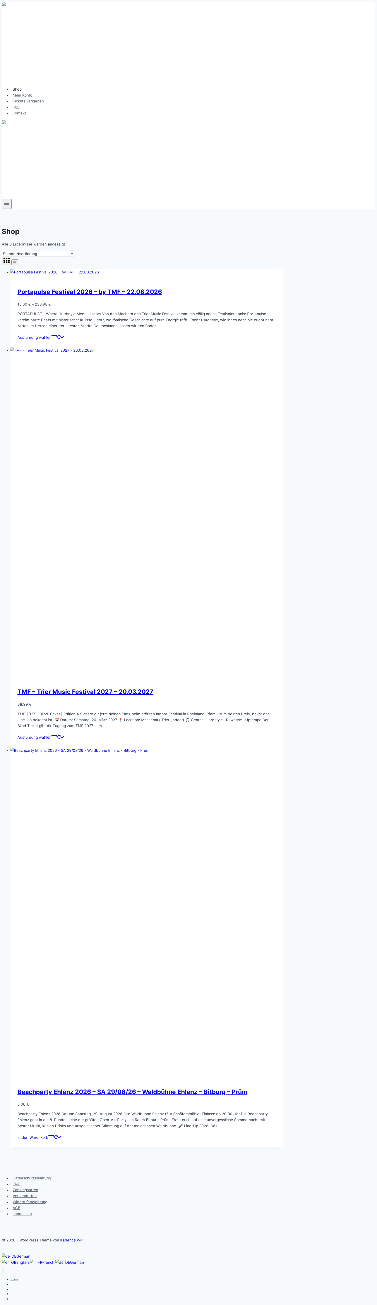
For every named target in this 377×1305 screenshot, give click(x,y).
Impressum (22, 1214)
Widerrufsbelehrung (30, 1202)
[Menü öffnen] (7, 204)
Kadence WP (71, 1240)
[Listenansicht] (14, 262)
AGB (16, 1208)
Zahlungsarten (25, 1190)
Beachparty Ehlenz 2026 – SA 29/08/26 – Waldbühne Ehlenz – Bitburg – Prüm (132, 1092)
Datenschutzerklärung (32, 1178)
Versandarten (25, 1196)
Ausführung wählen (34, 337)
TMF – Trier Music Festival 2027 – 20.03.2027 (85, 691)
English (23, 1262)
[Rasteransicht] (6, 261)
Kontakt (19, 113)
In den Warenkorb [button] (32, 1137)
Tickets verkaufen (28, 101)
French (48, 1262)
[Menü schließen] (3, 1269)
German (23, 1256)
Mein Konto (22, 95)
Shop (17, 89)
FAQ (16, 107)
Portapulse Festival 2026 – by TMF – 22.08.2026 (89, 292)
